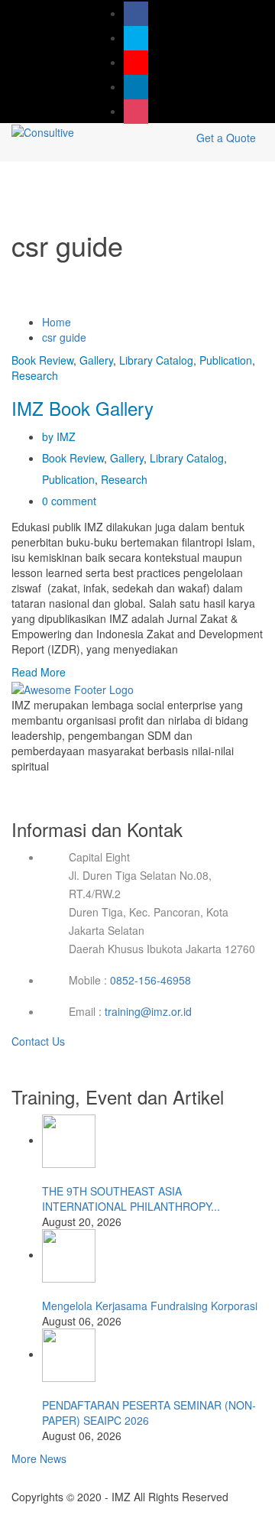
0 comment (69, 500)
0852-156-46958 (150, 980)
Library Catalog (156, 360)
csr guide (64, 337)
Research (34, 375)
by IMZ (59, 436)
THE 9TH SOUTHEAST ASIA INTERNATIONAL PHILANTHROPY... (131, 1198)
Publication (225, 360)
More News (38, 1458)
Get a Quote (226, 137)
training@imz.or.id (148, 1011)
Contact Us (39, 1041)
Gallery (96, 360)
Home (56, 321)
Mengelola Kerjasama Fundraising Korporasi (149, 1305)
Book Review (42, 360)
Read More (38, 672)
